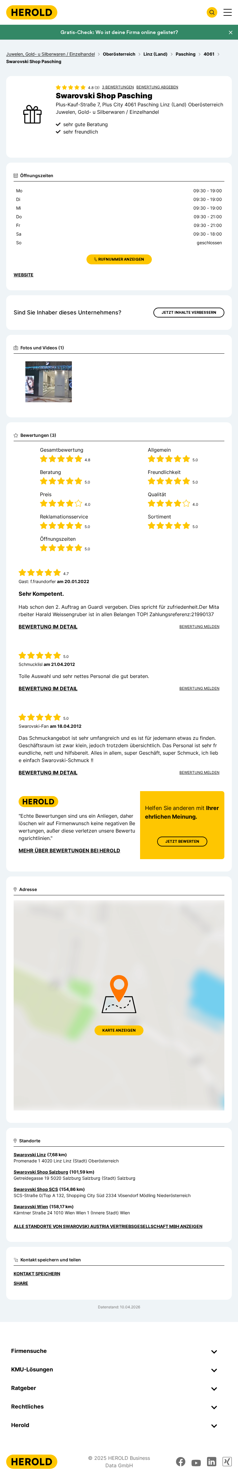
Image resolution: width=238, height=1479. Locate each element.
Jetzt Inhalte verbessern (188, 312)
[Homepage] (31, 12)
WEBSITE (23, 274)
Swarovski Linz (30, 1154)
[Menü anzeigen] (227, 12)
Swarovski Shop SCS (36, 1189)
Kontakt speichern (37, 1273)
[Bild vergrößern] (69, 366)
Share (21, 1283)
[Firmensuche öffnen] (212, 12)
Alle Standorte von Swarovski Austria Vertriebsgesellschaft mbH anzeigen (108, 1226)
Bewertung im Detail (48, 627)
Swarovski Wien (31, 1206)
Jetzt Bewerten (182, 841)
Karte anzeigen (119, 1030)
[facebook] (180, 1461)
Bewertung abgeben (157, 87)
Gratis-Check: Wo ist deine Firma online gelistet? (119, 32)
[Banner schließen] (230, 32)
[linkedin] (211, 1461)
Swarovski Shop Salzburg (41, 1171)
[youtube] (196, 1461)
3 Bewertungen (118, 87)
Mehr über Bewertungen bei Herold (69, 850)
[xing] (227, 1461)
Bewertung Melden (199, 626)
